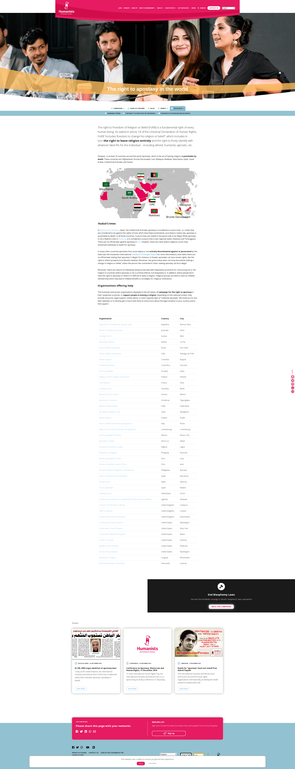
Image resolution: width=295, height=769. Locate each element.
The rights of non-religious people (175, 113)
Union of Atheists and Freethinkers (113, 476)
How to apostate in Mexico (110, 435)
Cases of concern (137, 108)
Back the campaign (221, 606)
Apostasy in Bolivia (106, 342)
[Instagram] (81, 747)
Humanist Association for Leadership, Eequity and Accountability (125, 499)
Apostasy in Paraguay (108, 452)
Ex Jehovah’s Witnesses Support (112, 534)
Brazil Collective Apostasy (109, 347)
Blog (152, 108)
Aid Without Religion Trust (109, 412)
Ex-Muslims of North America (111, 522)
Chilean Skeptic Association (110, 353)
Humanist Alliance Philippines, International (116, 470)
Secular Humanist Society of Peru (112, 464)
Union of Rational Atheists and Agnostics (115, 423)
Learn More (152, 763)
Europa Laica (104, 481)
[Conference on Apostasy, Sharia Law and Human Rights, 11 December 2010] (148, 644)
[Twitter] (77, 747)
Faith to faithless (106, 511)
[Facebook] (73, 747)
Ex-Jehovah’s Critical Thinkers (111, 528)
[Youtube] (87, 747)
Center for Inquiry (106, 540)
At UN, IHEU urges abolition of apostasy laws (95, 668)
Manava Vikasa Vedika (108, 406)
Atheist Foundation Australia (110, 330)
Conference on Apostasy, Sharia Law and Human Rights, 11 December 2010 (145, 669)
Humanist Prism (113, 113)
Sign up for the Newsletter (112, 753)
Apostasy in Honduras (108, 400)
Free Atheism (104, 382)
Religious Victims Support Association (114, 377)
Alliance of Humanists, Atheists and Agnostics (117, 429)
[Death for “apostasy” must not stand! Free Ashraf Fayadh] (199, 644)
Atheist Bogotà (105, 359)
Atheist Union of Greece (109, 394)
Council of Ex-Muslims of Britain (112, 505)
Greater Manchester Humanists (112, 517)
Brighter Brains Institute (109, 546)
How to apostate (106, 371)
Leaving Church (105, 336)
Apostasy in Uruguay (107, 557)
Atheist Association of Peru (110, 458)
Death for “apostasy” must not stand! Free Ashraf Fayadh (197, 669)
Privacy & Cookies (79, 753)
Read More (81, 689)
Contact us (94, 753)
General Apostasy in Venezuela (112, 563)
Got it (141, 763)
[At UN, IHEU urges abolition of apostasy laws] (96, 644)
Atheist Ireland (105, 417)
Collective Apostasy (107, 365)
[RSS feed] (93, 747)
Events (163, 108)
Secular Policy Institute (108, 551)
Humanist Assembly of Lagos (111, 447)
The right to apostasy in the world (140, 113)
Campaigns (117, 108)
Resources (177, 108)
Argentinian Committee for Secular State (115, 324)
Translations (78, 755)
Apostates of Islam (107, 441)
